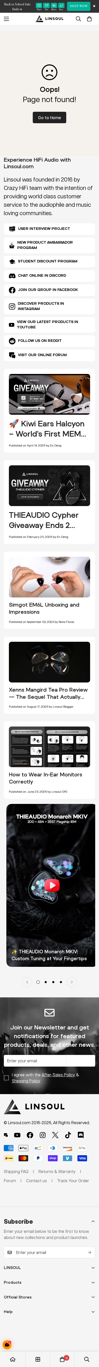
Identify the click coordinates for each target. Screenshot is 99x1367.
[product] (13, 1359)
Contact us (36, 1180)
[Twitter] (55, 1135)
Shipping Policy (26, 1080)
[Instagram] (42, 1135)
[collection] (37, 1359)
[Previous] (27, 982)
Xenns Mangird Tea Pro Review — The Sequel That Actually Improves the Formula (48, 696)
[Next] (72, 982)
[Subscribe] (89, 1252)
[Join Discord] (80, 1135)
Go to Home (49, 117)
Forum (10, 1180)
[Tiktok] (68, 1135)
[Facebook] (30, 1135)
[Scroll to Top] (90, 1340)
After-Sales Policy (58, 1074)
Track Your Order (73, 1180)
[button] (89, 19)
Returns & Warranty (57, 1171)
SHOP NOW (79, 6)
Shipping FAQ (16, 1171)
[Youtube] (17, 1135)
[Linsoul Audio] (49, 19)
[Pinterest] (6, 1135)
